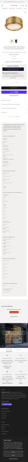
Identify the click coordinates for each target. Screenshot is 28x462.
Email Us (21, 382)
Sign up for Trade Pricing (7, 382)
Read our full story (5, 401)
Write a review (14, 312)
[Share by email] (18, 116)
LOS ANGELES (18, 349)
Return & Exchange (5, 424)
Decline (13, 455)
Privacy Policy (19, 448)
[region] (14, 24)
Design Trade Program (5, 411)
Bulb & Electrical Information (12, 192)
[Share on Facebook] (13, 116)
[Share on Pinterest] (16, 116)
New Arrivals (4, 8)
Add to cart (14, 87)
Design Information (9, 136)
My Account (3, 413)
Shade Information (8, 237)
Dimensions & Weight (9, 170)
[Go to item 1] (12, 41)
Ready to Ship (19, 8)
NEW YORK (9, 349)
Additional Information (10, 283)
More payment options (14, 95)
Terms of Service (4, 431)
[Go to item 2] (16, 41)
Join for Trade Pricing (13, 61)
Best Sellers (12, 8)
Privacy (2, 429)
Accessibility (4, 433)
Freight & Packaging (9, 258)
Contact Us (3, 418)
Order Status (4, 415)
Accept (13, 452)
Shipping (3, 427)
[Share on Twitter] (14, 116)
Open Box (25, 8)
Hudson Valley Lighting (14, 54)
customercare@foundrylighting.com (16, 74)
